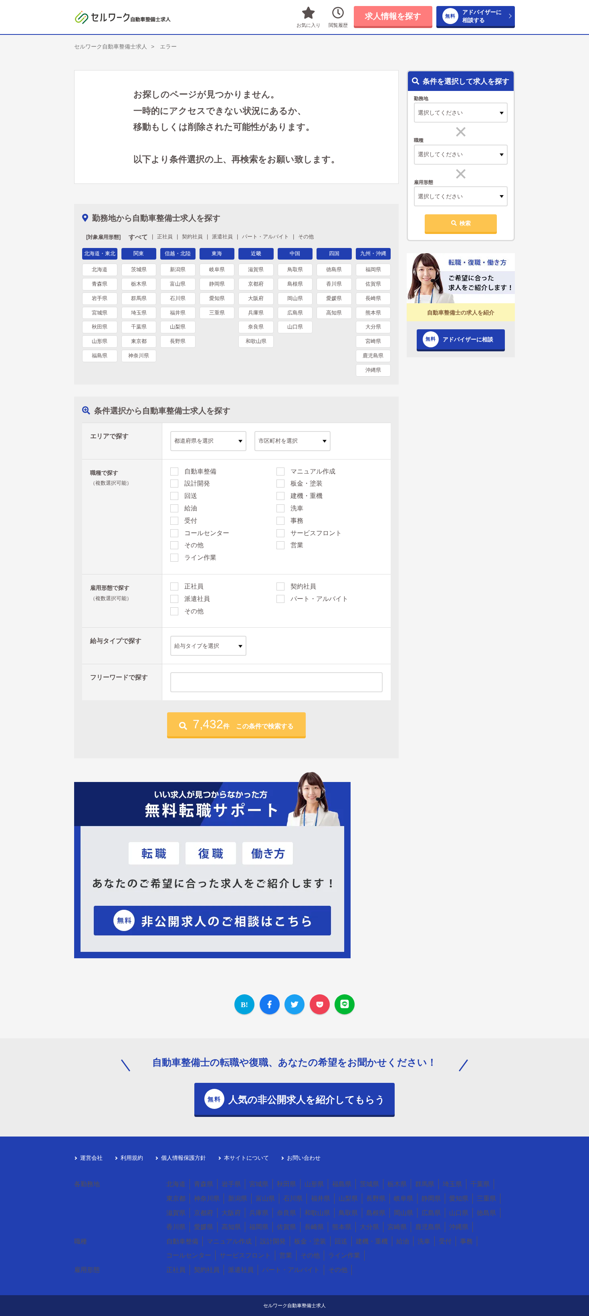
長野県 (178, 341)
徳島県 (334, 269)
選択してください (440, 154)
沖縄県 (373, 370)
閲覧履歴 (338, 25)
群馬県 (139, 298)
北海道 (99, 269)
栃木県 (139, 284)
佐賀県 (373, 284)
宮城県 (99, 313)
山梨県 (178, 327)
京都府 (256, 284)
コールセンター (206, 533)
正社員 (194, 586)
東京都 (139, 341)
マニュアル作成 (312, 471)
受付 (190, 520)
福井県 (178, 313)
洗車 (296, 508)
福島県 (99, 356)
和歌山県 (256, 341)
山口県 (295, 327)
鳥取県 (295, 269)
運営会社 (91, 1158)
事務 (296, 520)
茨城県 (139, 269)
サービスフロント (316, 533)
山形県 (99, 341)
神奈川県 (138, 356)
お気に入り (309, 25)
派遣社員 (197, 598)
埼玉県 (139, 313)
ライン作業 (200, 557)
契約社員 (303, 586)
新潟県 (178, 269)
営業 (296, 545)
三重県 (217, 313)
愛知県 (217, 298)
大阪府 (256, 298)
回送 (190, 495)
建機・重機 (306, 495)
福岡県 (373, 269)
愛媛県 (334, 298)
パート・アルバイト (319, 598)
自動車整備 (200, 471)
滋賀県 (256, 269)
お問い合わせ (304, 1158)
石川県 (178, 298)
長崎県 (373, 298)
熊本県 (373, 313)
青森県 (99, 284)
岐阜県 (217, 269)
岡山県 (295, 298)
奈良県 (256, 327)
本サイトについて (246, 1158)
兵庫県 (256, 313)
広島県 (295, 313)
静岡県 (217, 284)
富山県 (178, 284)
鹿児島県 (373, 356)
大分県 (373, 327)
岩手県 (99, 298)
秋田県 (99, 327)
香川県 (334, 284)
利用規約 (132, 1158)
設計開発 (197, 483)
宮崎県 (373, 341)
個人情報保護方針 (183, 1158)
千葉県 (139, 327)
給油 (190, 508)
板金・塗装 (306, 483)
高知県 (334, 313)
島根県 (295, 284)
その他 (194, 545)
